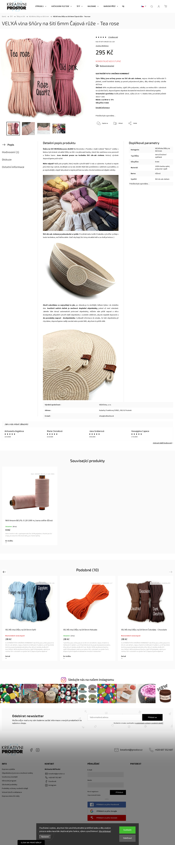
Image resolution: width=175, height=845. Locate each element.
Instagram (38, 750)
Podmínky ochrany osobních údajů (15, 788)
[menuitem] (40, 6)
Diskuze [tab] (7, 160)
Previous (5, 572)
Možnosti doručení (107, 66)
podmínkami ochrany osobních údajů (149, 723)
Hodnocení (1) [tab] (10, 152)
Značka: (102, 46)
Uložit (102, 136)
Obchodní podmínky (9, 784)
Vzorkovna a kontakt (10, 777)
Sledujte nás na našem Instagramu (91, 679)
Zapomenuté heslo (94, 795)
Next (171, 572)
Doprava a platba (8, 769)
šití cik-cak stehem (162, 179)
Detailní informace (103, 107)
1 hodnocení (113, 37)
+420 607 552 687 (164, 750)
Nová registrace (93, 791)
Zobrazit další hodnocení (162, 443)
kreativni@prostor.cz (131, 750)
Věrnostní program (9, 781)
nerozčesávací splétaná (160, 155)
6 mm (157, 162)
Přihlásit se (152, 717)
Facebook (31, 750)
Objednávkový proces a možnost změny (17, 773)
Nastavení (45, 837)
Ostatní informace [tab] (13, 167)
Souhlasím (127, 830)
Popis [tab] (10, 145)
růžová (157, 173)
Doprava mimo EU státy (11, 796)
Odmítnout (127, 838)
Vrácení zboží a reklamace (12, 792)
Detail (7, 656)
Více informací (105, 831)
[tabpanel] (29, 506)
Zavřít (161, 132)
